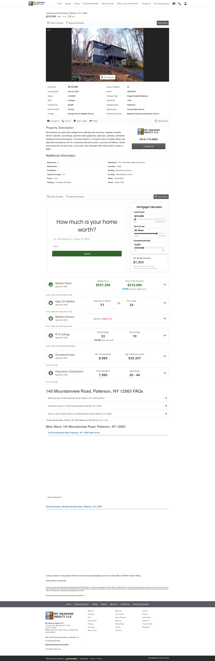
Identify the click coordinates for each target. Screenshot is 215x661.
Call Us (68, 121)
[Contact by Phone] (179, 3)
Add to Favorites (56, 23)
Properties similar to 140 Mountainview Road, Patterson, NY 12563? (75, 406)
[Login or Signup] (185, 3)
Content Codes (103, 420)
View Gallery (109, 77)
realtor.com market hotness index (61, 295)
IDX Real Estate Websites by (55, 659)
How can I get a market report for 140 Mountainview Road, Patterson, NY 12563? (80, 413)
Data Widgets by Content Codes (158, 658)
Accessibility (84, 659)
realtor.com (81, 595)
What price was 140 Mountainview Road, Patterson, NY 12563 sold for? (76, 398)
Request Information (76, 23)
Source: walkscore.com (55, 497)
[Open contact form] (173, 3)
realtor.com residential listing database (63, 346)
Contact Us (54, 121)
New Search (163, 23)
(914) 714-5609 (149, 139)
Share (95, 121)
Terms (93, 659)
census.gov (54, 365)
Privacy (99, 659)
